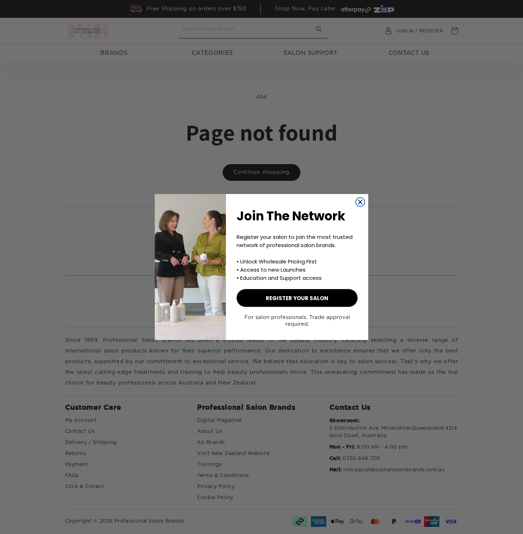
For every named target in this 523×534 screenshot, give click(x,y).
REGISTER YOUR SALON (297, 298)
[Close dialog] (360, 202)
